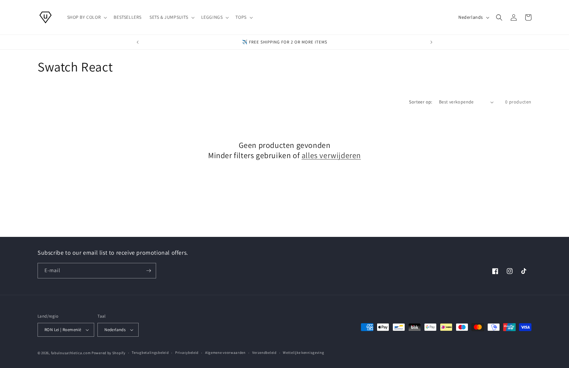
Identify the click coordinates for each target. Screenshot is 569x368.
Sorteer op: (420, 102)
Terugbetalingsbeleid (150, 352)
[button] (86, 17)
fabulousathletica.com (71, 353)
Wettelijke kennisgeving (303, 352)
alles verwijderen (331, 155)
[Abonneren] (148, 270)
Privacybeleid (187, 352)
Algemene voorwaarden (225, 352)
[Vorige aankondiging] (137, 42)
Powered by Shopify (108, 353)
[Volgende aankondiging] (431, 42)
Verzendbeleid (264, 352)
